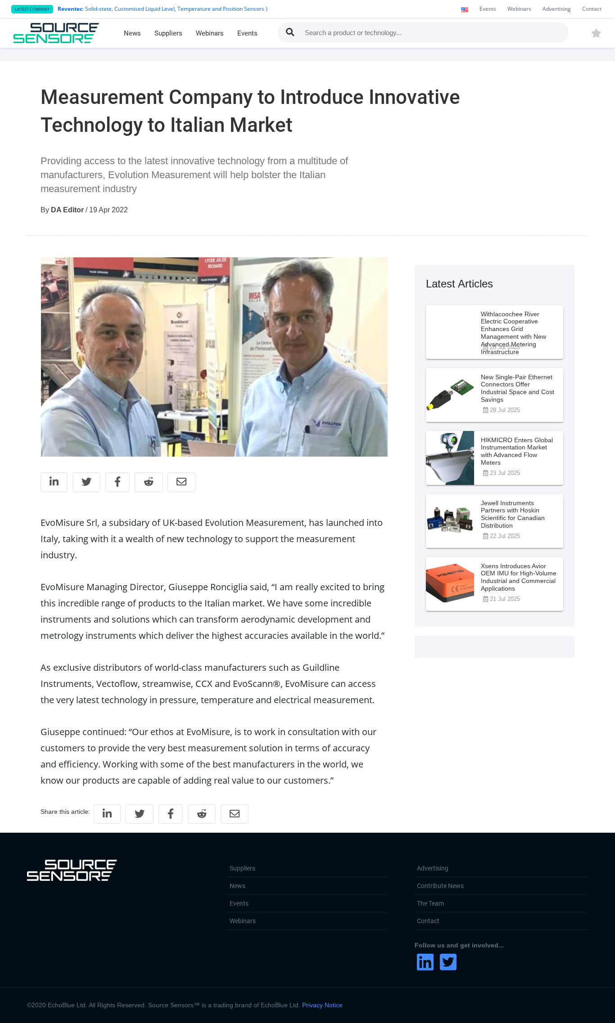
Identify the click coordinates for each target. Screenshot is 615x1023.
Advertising (557, 9)
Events (487, 9)
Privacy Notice (322, 1005)
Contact (591, 9)
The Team (430, 903)
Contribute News (440, 885)
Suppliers (168, 33)
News (132, 33)
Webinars (519, 9)
